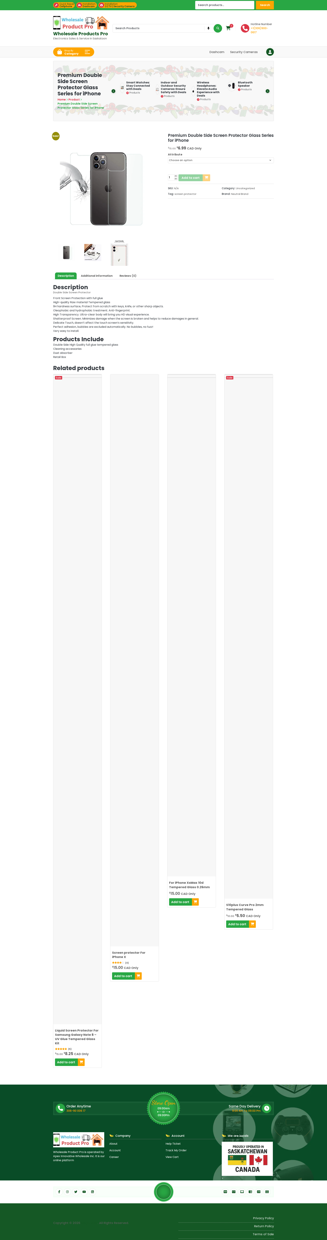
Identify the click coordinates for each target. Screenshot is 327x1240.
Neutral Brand (239, 194)
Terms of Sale (263, 1225)
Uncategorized (245, 188)
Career (114, 1157)
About (113, 1144)
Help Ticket (173, 1144)
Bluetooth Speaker (181, 84)
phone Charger (222, 84)
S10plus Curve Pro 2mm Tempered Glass (245, 907)
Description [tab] (66, 276)
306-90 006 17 (75, 1111)
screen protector (185, 194)
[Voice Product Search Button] (208, 28)
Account (115, 1150)
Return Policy (264, 1217)
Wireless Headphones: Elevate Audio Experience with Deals (144, 89)
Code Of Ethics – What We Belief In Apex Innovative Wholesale (226, 1233)
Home (62, 100)
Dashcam (216, 52)
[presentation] (113, 91)
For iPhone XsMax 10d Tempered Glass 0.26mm (189, 885)
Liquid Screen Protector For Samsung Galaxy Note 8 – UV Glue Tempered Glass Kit (77, 1037)
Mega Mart (89, 1222)
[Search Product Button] (218, 28)
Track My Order (176, 1150)
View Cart (172, 1157)
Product (74, 100)
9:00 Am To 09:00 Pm (246, 1111)
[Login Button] (270, 52)
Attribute (175, 154)
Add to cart (191, 178)
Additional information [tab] (97, 276)
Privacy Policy (263, 1209)
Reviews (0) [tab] (128, 276)
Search (265, 5)
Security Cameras (244, 52)
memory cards (257, 84)
